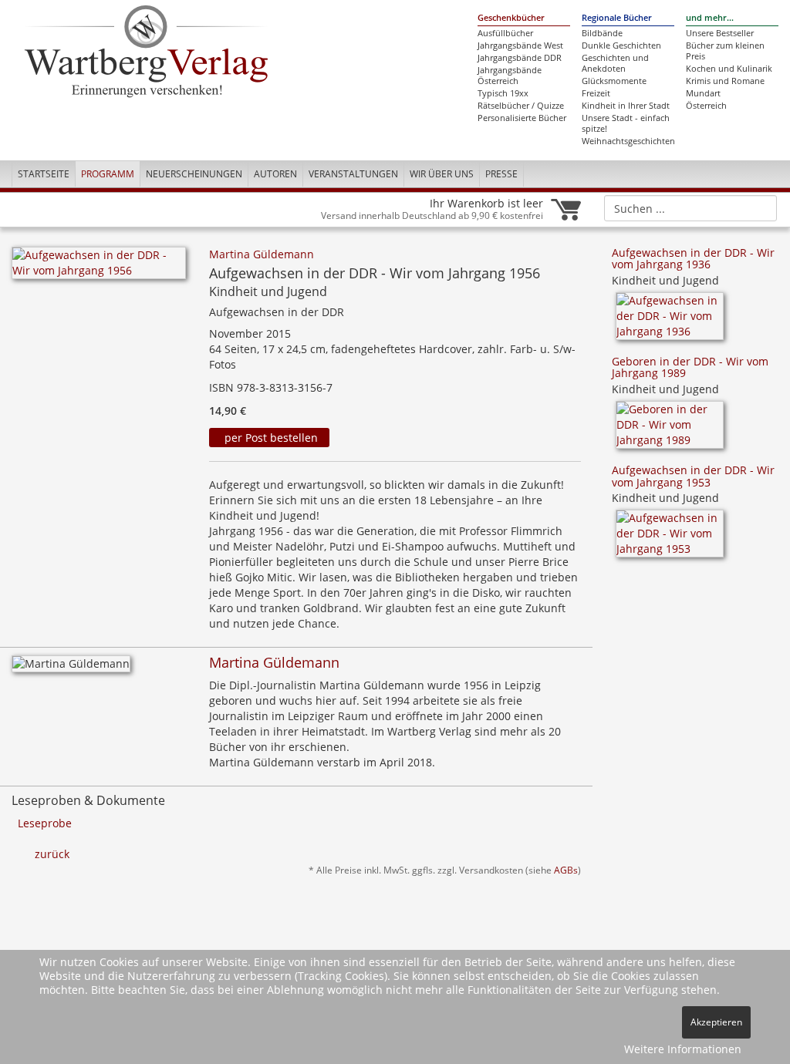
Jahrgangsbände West (520, 45)
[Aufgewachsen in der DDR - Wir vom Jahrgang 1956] (99, 267)
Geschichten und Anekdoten (615, 63)
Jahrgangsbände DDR (520, 57)
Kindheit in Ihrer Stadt (626, 105)
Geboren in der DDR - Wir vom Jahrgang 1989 (690, 367)
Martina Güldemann (261, 254)
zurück (52, 854)
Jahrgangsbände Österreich (510, 75)
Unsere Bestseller (720, 33)
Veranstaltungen (353, 173)
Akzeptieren (716, 1022)
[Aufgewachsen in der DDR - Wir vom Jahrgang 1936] (670, 321)
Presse (501, 173)
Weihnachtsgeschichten (628, 141)
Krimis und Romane (725, 81)
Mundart (703, 93)
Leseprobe (45, 823)
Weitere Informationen (682, 1049)
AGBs (566, 870)
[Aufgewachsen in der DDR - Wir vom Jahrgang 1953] (670, 539)
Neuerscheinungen (194, 173)
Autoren (275, 173)
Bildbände (602, 33)
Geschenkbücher (511, 17)
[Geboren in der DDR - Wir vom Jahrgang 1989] (670, 430)
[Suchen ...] (760, 207)
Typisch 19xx (503, 93)
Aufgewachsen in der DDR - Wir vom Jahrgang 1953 (693, 476)
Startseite (43, 173)
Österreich (706, 105)
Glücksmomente (614, 81)
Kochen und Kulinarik (729, 68)
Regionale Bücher (617, 17)
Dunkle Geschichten (621, 45)
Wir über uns (442, 173)
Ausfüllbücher (505, 33)
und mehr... (710, 17)
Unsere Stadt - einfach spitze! (626, 123)
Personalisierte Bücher (522, 118)
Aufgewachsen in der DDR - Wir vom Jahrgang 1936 (693, 258)
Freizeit (596, 93)
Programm (107, 173)
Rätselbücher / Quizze (521, 105)
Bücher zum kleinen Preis (725, 51)
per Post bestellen (269, 437)
